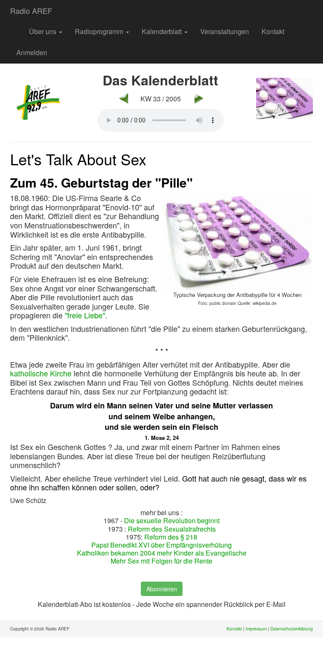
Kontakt (273, 31)
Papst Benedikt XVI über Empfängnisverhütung (161, 545)
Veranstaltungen (224, 31)
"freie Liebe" (85, 315)
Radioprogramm (100, 31)
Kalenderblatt (162, 31)
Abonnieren (161, 589)
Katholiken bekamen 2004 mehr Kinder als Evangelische (161, 553)
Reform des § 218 (170, 537)
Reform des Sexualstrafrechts (172, 529)
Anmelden (31, 52)
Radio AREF (31, 10)
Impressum (256, 629)
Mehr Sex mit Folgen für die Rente (161, 561)
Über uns (43, 31)
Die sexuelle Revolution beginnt (172, 520)
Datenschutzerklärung (291, 629)
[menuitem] (16, 27)
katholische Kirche (40, 373)
